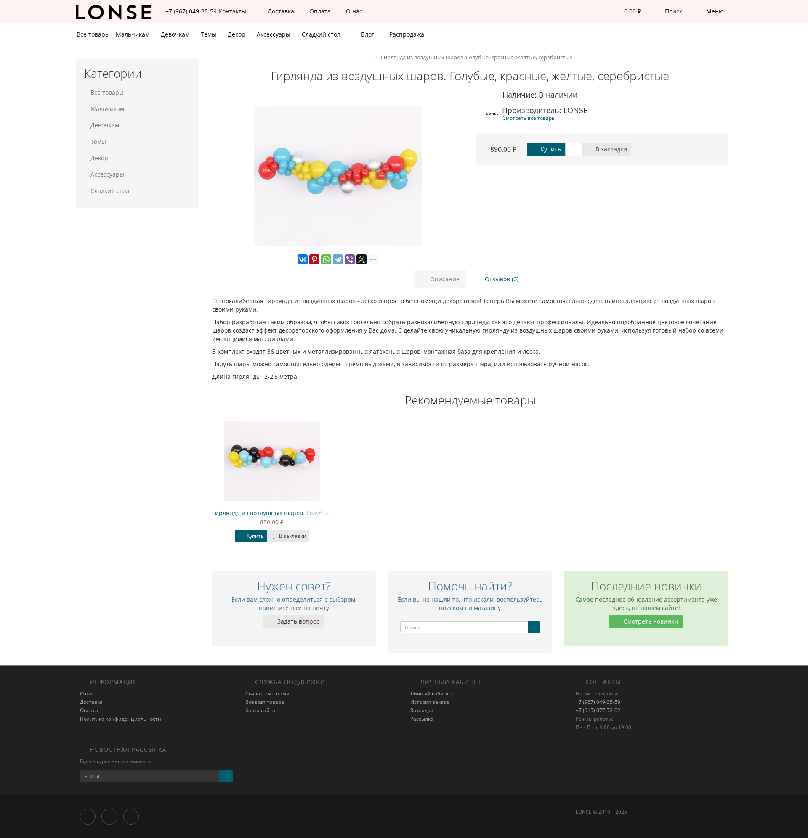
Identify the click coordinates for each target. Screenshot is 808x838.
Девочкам (176, 34)
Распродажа (406, 34)
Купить (550, 149)
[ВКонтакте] (303, 259)
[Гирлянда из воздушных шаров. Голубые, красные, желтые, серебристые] (338, 176)
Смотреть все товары (529, 117)
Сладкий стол (322, 34)
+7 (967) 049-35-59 (598, 702)
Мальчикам (133, 34)
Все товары (93, 34)
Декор (237, 34)
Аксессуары (274, 34)
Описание (444, 279)
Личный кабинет (431, 693)
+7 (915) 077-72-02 (598, 710)
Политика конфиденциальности (120, 718)
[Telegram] (338, 259)
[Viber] (350, 259)
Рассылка (421, 718)
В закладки (610, 149)
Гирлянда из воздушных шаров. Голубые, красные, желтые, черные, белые (321, 513)
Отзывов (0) (500, 279)
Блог (366, 34)
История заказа (429, 702)
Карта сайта (260, 710)
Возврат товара (264, 702)
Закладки (421, 710)
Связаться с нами (267, 693)
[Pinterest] (314, 259)
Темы (209, 34)
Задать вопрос (297, 621)
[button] (627, 11)
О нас (353, 11)
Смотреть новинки (650, 621)
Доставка (280, 11)
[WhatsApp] (326, 259)
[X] (361, 259)
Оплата (319, 11)
